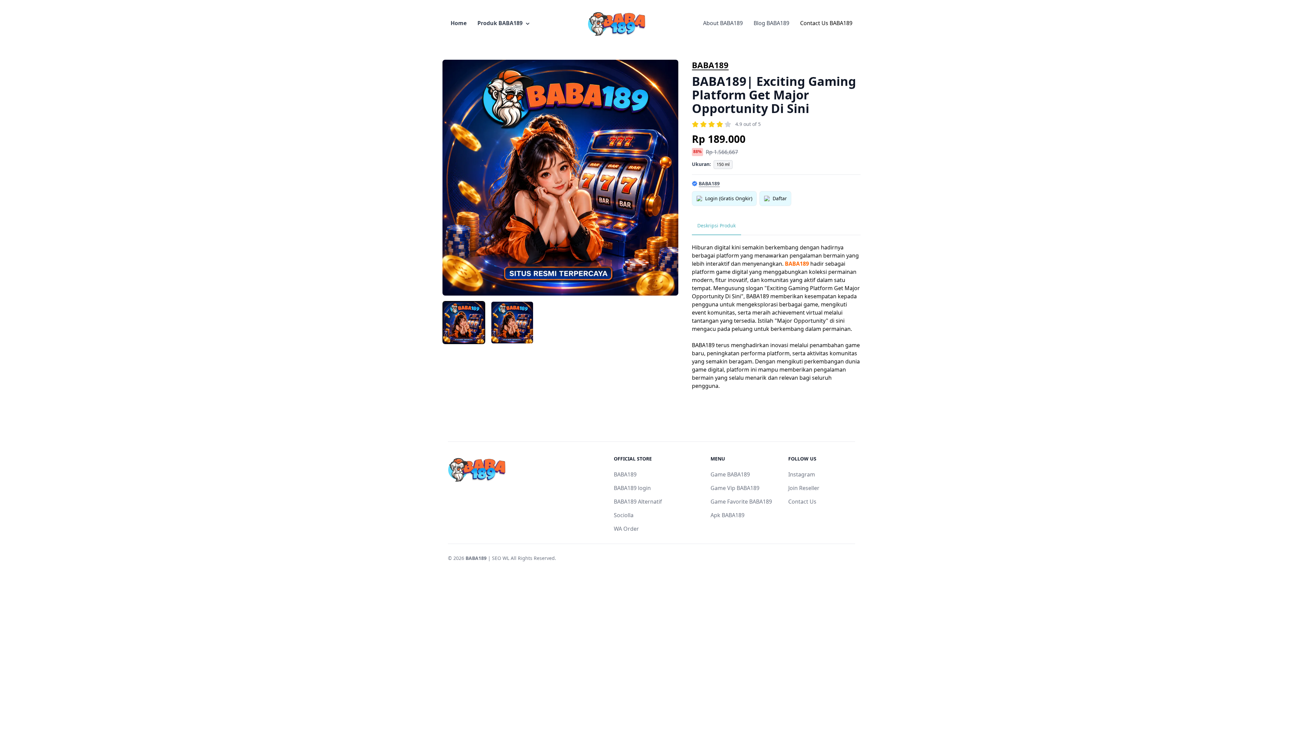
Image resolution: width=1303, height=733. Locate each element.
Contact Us (802, 501)
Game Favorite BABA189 (741, 501)
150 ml (723, 164)
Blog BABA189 (771, 23)
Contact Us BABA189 (826, 23)
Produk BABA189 (500, 23)
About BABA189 (723, 23)
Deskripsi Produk (716, 225)
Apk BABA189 (727, 515)
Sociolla (624, 515)
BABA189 (710, 65)
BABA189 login (632, 488)
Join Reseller (803, 488)
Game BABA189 (730, 474)
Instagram (801, 474)
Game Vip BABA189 (735, 488)
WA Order (626, 528)
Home (459, 23)
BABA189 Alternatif (638, 501)
